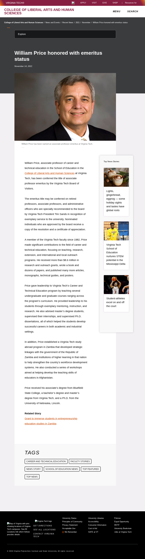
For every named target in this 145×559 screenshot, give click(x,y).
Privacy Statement (70, 525)
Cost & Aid (92, 528)
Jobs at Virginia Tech (123, 532)
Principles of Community (72, 522)
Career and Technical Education (46, 461)
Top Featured (91, 469)
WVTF (117, 525)
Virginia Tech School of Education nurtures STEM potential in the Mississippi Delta (115, 254)
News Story (33, 469)
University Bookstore (122, 528)
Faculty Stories (80, 461)
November (87, 22)
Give (104, 3)
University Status (69, 518)
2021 (78, 22)
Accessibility (93, 522)
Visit (94, 3)
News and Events (53, 22)
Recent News (68, 22)
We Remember (71, 532)
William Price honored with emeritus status (110, 22)
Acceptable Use (68, 528)
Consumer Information (97, 525)
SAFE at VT (93, 532)
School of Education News (61, 469)
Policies (117, 518)
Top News (32, 477)
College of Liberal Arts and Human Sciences (24, 22)
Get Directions (43, 526)
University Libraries (96, 518)
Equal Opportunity (121, 522)
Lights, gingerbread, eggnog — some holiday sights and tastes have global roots (115, 201)
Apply (83, 3)
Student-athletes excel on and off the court (115, 302)
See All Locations (45, 530)
